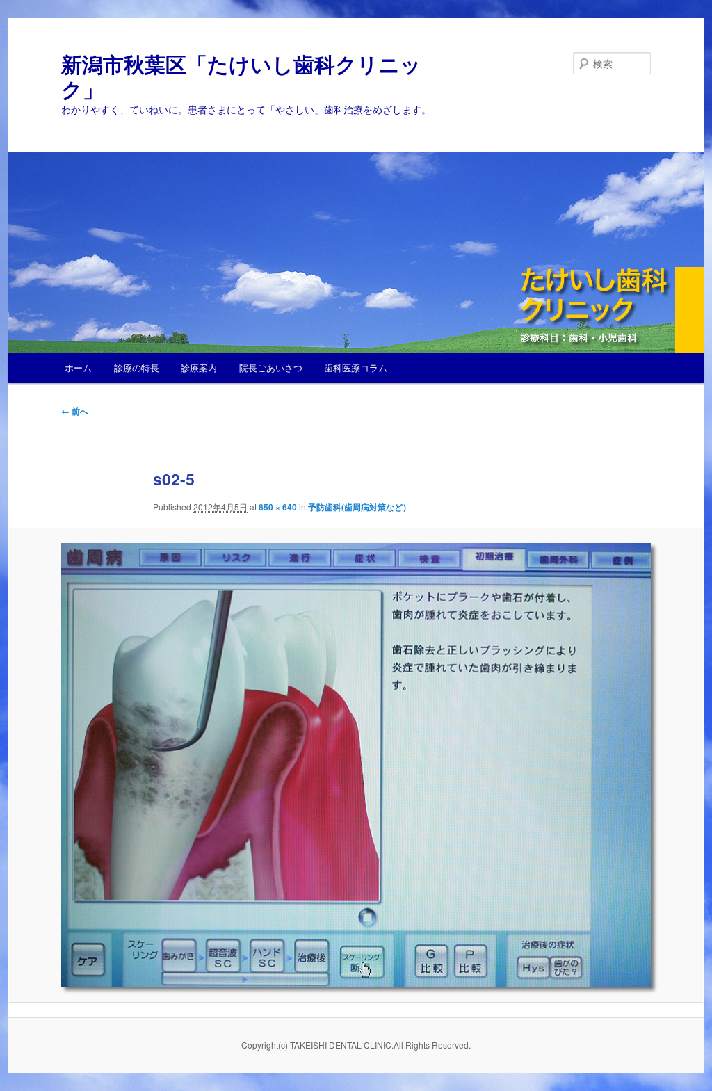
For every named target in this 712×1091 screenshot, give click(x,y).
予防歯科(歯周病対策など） (359, 507)
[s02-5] (356, 765)
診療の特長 (136, 367)
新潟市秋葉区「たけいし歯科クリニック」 (241, 76)
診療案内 (199, 367)
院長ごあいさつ (270, 367)
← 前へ (74, 411)
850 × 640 (278, 507)
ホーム (78, 367)
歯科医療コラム (355, 367)
